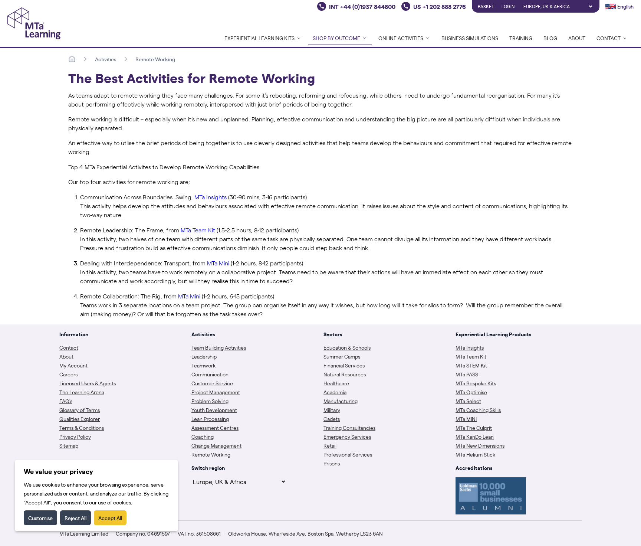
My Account (73, 365)
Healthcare (336, 383)
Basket (486, 6)
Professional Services (347, 454)
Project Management (215, 392)
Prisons (331, 463)
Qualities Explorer (79, 418)
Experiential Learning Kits (259, 38)
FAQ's (65, 401)
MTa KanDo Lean (475, 436)
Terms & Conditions (81, 427)
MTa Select (468, 401)
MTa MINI (466, 418)
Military (331, 409)
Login (508, 6)
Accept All (110, 517)
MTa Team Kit (471, 356)
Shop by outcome (336, 38)
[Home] (72, 59)
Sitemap (68, 445)
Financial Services (344, 365)
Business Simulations (469, 38)
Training (520, 38)
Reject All (75, 517)
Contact (68, 347)
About (576, 38)
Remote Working (155, 59)
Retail (329, 445)
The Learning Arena (81, 392)
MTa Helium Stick (475, 454)
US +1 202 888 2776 (439, 6)
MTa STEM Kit (471, 365)
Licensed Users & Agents (87, 383)
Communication (210, 374)
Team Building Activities (218, 347)
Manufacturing (340, 401)
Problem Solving (210, 401)
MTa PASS (467, 374)
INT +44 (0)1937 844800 (362, 6)
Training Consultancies (349, 427)
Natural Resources (344, 374)
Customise (40, 517)
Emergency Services (347, 436)
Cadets (331, 418)
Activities (105, 59)
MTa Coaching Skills (478, 409)
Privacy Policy (75, 436)
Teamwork (203, 365)
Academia (334, 392)
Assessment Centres (215, 427)
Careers (68, 374)
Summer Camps (341, 356)
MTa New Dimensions (480, 445)
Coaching (202, 436)
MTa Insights (470, 347)
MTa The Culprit (474, 427)
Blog (550, 38)
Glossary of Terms (79, 409)
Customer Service (212, 383)
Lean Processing (210, 418)
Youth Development (214, 409)
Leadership (204, 356)
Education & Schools (347, 347)
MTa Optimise (471, 392)
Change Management (216, 445)
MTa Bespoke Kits (476, 383)
